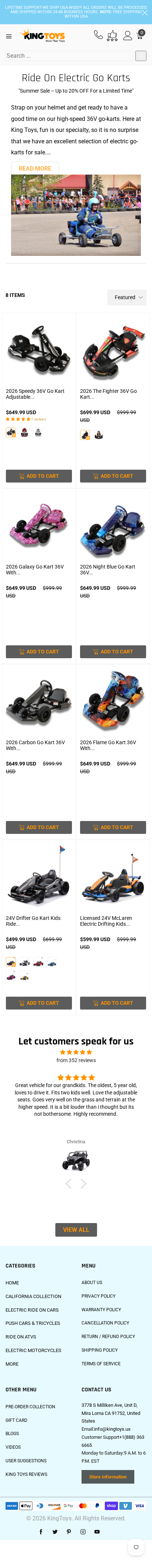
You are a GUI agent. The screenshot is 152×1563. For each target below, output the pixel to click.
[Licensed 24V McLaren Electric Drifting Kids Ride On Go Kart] (113, 878)
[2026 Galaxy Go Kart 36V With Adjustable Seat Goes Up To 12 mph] (39, 527)
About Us (92, 1282)
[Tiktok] (111, 1532)
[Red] (25, 432)
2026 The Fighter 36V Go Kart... (108, 394)
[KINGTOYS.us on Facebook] (41, 1532)
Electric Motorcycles (33, 1350)
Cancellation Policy (105, 1323)
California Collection (33, 1296)
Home (12, 1283)
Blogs (12, 1433)
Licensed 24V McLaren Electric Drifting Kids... (106, 921)
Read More (35, 168)
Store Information (108, 1477)
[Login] (128, 36)
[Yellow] (25, 976)
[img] (76, 1052)
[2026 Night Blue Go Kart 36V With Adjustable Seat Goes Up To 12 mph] (113, 527)
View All (76, 1229)
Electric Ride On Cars (32, 1310)
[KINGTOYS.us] (42, 36)
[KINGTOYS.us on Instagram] (83, 1532)
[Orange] (99, 435)
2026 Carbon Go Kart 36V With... (35, 745)
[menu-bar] (12, 36)
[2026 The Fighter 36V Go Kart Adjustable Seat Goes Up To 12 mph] (113, 351)
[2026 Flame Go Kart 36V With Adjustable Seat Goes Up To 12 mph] (113, 703)
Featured (125, 297)
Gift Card (16, 1420)
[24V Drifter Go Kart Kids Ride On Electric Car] (39, 878)
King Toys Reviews (26, 1474)
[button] (70, 1183)
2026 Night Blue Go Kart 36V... (107, 570)
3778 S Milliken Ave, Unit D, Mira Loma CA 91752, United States (111, 1413)
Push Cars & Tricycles (33, 1323)
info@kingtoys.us (112, 1429)
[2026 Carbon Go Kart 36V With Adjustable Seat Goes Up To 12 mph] (39, 703)
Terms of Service (101, 1363)
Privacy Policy (98, 1296)
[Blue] (52, 962)
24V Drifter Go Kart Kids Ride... (33, 921)
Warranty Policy (101, 1309)
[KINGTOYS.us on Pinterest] (69, 1532)
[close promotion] (144, 12)
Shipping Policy (100, 1350)
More (12, 1364)
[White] (38, 432)
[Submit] (140, 56)
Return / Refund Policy (108, 1336)
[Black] (11, 432)
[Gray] (11, 962)
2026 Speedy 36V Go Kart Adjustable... (35, 394)
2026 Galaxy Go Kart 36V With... (35, 570)
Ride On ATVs (21, 1337)
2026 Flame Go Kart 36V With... (108, 745)
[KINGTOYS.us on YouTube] (97, 1532)
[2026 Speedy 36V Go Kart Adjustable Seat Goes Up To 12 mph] (39, 351)
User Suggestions (26, 1460)
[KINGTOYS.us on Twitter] (55, 1532)
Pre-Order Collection (30, 1406)
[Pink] (11, 976)
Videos (13, 1447)
